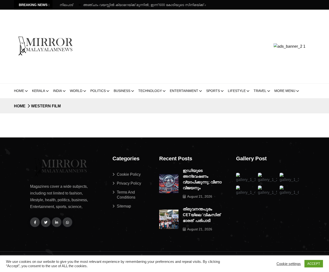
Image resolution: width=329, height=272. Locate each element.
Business (122, 91)
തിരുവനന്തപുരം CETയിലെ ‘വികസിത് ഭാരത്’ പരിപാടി (201, 215)
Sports (213, 91)
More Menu (284, 91)
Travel (260, 91)
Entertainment (184, 91)
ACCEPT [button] (313, 264)
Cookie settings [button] (288, 264)
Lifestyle (237, 91)
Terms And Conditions (126, 194)
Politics (98, 91)
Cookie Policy (129, 174)
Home (19, 91)
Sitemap (124, 206)
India (57, 91)
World (76, 91)
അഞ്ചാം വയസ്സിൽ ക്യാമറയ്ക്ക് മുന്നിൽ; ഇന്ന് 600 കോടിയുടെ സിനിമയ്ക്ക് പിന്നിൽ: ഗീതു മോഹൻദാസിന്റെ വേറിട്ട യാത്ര (169, 5)
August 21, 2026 (199, 196)
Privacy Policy (129, 183)
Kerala (38, 91)
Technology (150, 91)
